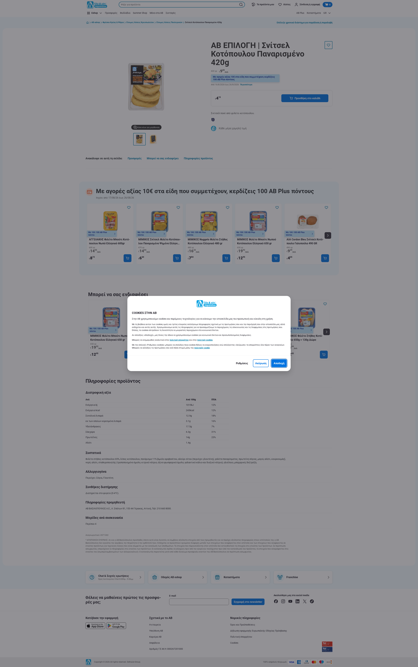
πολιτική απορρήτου (179, 340)
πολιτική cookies (205, 340)
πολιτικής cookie (202, 348)
